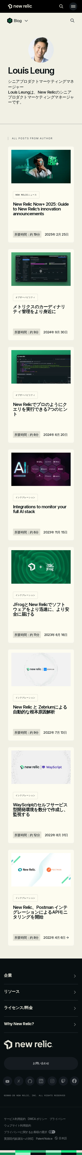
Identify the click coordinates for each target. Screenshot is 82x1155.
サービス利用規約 (14, 1118)
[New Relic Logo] (19, 6)
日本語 (63, 1138)
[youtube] (7, 1081)
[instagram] (52, 1081)
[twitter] (18, 1081)
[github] (30, 1081)
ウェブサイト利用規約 (17, 1125)
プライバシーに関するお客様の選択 (25, 1132)
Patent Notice (44, 1138)
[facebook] (74, 1081)
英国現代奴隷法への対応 (19, 1138)
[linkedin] (41, 1081)
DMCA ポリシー (37, 1118)
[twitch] (63, 1081)
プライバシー (58, 1118)
